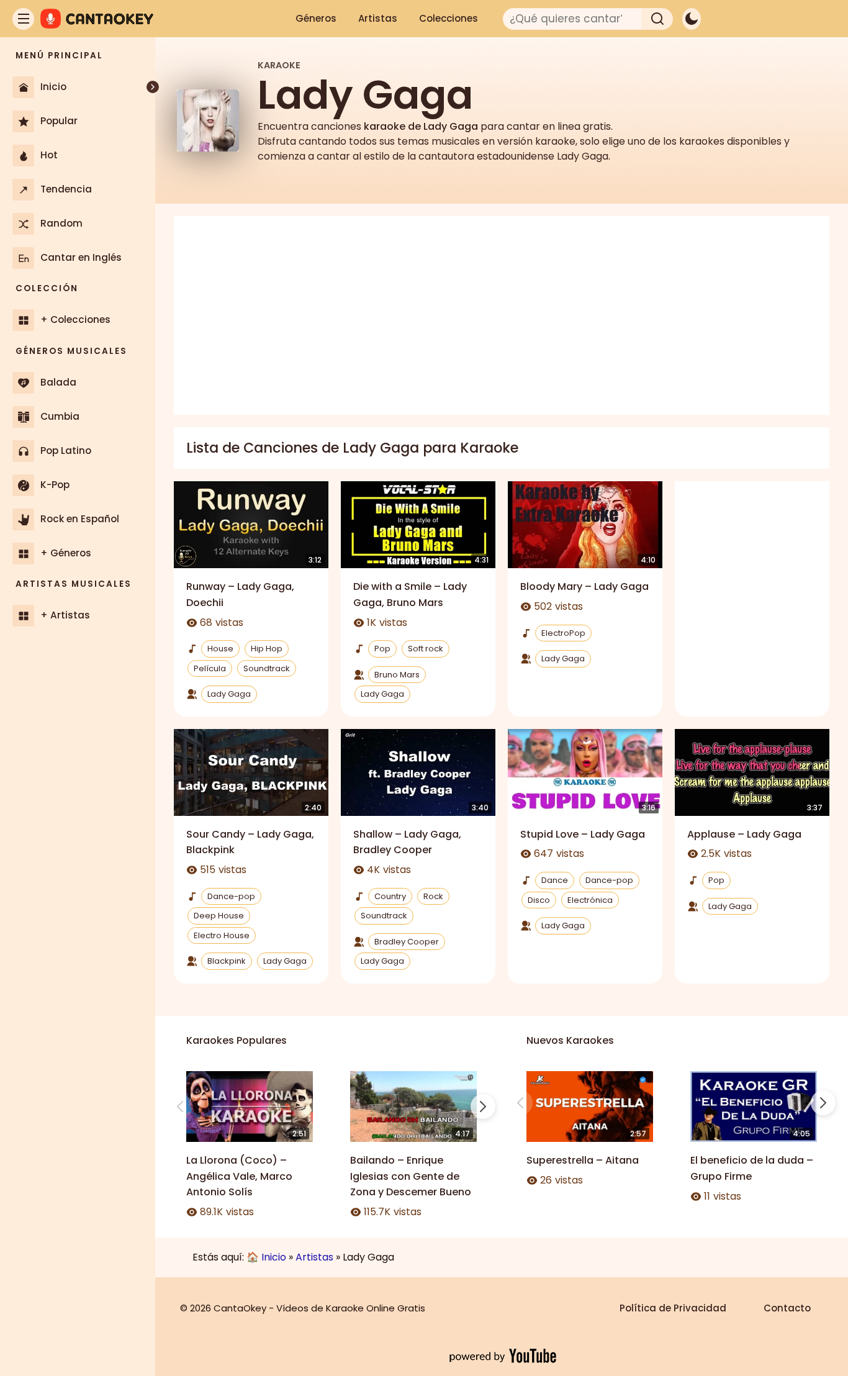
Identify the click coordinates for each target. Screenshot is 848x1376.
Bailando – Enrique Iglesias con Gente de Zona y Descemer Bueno (410, 1176)
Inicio (273, 1257)
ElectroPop (563, 633)
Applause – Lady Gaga (744, 834)
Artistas (377, 18)
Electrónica (590, 900)
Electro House (222, 935)
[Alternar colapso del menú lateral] (153, 87)
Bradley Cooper (406, 942)
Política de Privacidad (673, 1308)
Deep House (219, 915)
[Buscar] (657, 19)
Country (390, 896)
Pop (382, 648)
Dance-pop (231, 896)
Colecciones (448, 18)
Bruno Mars (397, 675)
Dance (554, 880)
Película (210, 668)
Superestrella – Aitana (582, 1160)
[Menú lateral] (23, 19)
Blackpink (226, 961)
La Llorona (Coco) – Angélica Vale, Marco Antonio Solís (239, 1176)
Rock (433, 896)
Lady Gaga (229, 694)
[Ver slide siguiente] (483, 1106)
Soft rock (425, 648)
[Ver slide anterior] (180, 1106)
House (220, 648)
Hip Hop (266, 648)
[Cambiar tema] (691, 19)
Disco (539, 900)
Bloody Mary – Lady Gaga (584, 586)
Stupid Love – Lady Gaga (582, 834)
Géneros (315, 18)
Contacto (787, 1308)
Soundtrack (266, 668)
